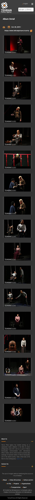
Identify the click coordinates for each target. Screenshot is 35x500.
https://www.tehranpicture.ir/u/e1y (17, 31)
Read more (19, 459)
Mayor (5, 480)
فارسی (19, 6)
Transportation (16, 487)
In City (9, 484)
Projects (16, 484)
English (26, 4)
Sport (25, 487)
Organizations (26, 484)
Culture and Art (28, 480)
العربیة (14, 6)
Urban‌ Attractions (15, 480)
